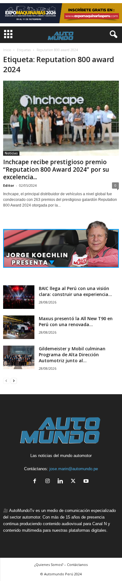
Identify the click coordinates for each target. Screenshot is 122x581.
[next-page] (14, 380)
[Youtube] (87, 481)
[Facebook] (36, 481)
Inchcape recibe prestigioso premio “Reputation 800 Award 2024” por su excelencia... (56, 169)
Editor (8, 185)
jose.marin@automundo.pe (73, 468)
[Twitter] (74, 481)
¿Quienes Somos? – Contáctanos (61, 564)
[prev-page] (6, 380)
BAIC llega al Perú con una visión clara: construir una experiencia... (75, 291)
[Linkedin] (61, 481)
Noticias (11, 153)
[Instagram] (49, 481)
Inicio (7, 50)
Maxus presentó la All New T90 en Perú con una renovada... (76, 321)
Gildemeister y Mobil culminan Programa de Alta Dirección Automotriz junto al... (72, 354)
